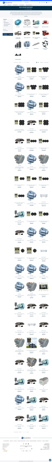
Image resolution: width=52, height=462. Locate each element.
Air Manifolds (36, 48)
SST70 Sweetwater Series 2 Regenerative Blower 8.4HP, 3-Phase (43, 168)
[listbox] (46, 62)
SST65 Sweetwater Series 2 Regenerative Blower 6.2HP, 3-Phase (31, 295)
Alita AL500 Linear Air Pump (43, 389)
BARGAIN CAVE (6, 25)
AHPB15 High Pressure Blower (19, 295)
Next (28, 62)
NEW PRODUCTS (6, 22)
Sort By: (41, 62)
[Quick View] (18, 74)
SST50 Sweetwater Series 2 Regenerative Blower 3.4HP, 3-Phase (31, 371)
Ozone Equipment (18, 59)
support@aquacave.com (45, 449)
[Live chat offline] (50, 460)
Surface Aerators (27, 37)
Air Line (27, 48)
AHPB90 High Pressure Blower (31, 112)
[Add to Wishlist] (20, 74)
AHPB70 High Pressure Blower (43, 240)
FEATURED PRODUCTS (7, 24)
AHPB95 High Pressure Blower (19, 77)
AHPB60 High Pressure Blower (31, 240)
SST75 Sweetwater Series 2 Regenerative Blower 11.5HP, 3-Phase (19, 168)
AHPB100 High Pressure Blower (19, 95)
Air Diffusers (18, 48)
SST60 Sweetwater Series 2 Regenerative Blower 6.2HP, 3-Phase (19, 351)
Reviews (4, 449)
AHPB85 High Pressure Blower (31, 203)
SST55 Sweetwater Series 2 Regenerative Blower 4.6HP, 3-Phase (43, 351)
